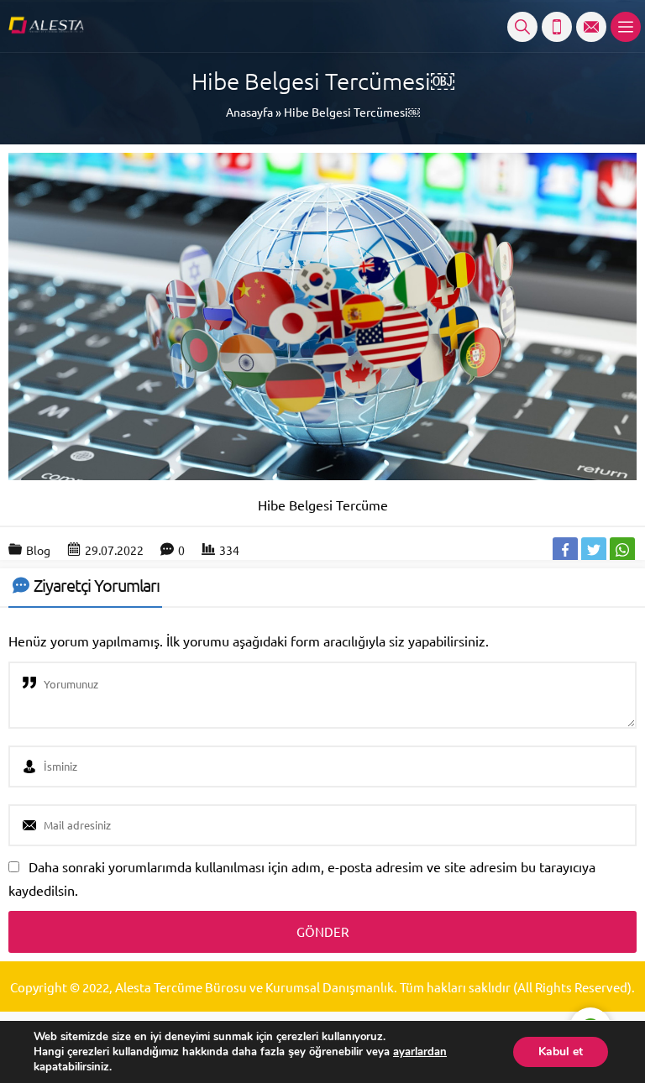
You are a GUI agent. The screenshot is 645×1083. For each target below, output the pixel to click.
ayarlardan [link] (420, 1051)
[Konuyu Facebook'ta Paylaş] (565, 549)
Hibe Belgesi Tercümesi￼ (352, 111)
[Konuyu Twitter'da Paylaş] (593, 549)
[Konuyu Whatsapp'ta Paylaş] (622, 549)
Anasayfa (249, 111)
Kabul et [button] (560, 1051)
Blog (38, 549)
